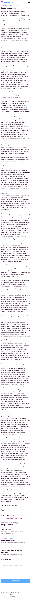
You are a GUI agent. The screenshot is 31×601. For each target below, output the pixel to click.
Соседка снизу (6, 529)
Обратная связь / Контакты (10, 592)
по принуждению (14, 5)
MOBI (20, 518)
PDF (24, 518)
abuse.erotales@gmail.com (9, 594)
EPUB (15, 518)
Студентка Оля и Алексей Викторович (11, 551)
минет (11, 527)
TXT (8, 518)
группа (11, 538)
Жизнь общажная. (8, 540)
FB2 (11, 518)
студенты (4, 5)
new (15, 548)
